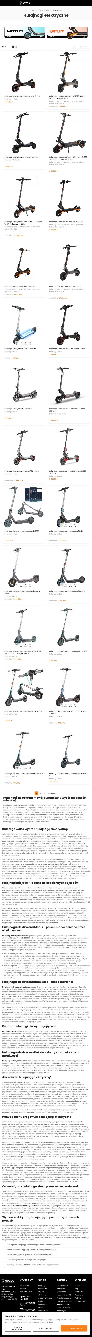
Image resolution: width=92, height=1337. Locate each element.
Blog (76, 1289)
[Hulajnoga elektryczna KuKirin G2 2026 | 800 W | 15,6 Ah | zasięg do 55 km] (68, 72)
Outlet (40, 1301)
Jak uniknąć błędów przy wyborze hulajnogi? (26, 1260)
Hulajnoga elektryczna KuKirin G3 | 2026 (19, 286)
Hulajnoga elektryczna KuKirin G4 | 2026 (64, 286)
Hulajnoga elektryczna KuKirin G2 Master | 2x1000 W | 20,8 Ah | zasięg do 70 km (68, 158)
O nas (77, 1285)
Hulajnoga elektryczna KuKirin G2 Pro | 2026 (66, 222)
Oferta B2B (79, 1292)
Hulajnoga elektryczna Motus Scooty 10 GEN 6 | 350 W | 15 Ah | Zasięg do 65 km (22, 652)
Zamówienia (61, 1292)
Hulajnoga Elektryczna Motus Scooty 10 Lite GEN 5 (23, 773)
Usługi (40, 1307)
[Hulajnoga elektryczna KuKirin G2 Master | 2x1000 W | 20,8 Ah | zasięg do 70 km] (68, 133)
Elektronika (42, 1304)
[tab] (46, 1244)
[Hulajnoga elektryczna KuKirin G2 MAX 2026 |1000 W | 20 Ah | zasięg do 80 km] (23, 197)
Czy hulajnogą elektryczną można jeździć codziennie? (30, 1255)
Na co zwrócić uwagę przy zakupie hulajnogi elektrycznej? (32, 1250)
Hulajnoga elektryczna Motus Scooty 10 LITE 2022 (68, 651)
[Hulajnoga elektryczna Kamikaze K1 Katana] (23, 133)
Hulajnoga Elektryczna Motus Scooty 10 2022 (21, 531)
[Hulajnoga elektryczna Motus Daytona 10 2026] (23, 72)
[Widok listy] (16, 47)
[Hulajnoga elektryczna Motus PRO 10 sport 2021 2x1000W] (68, 447)
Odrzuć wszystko (46, 1328)
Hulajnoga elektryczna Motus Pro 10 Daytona (21, 471)
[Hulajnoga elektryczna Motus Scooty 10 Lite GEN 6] (68, 749)
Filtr (4, 46)
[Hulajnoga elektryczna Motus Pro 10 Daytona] (23, 447)
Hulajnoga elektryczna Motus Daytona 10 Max (67, 349)
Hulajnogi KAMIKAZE (11, 160)
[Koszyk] (83, 3)
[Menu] (2, 3)
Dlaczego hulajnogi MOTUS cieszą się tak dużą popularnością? (33, 1265)
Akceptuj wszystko (74, 1328)
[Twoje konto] (64, 2)
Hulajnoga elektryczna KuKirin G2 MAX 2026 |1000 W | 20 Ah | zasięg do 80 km (23, 223)
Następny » (52, 793)
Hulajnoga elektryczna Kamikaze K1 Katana (21, 157)
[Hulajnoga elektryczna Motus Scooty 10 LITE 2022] (68, 627)
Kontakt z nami (26, 1292)
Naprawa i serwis (63, 1304)
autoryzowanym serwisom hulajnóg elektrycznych (22, 1205)
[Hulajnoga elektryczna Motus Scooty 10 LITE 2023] (23, 687)
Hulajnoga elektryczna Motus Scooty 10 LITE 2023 (23, 711)
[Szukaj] (46, 2)
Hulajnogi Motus (10, 99)
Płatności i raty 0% (64, 1295)
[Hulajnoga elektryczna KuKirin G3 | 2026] (23, 262)
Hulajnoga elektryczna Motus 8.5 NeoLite (20, 349)
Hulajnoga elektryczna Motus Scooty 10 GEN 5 (67, 591)
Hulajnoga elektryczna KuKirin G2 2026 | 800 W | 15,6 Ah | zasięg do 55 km (67, 97)
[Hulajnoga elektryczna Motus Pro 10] (23, 384)
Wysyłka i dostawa (64, 1298)
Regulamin (79, 1295)
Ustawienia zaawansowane (17, 1328)
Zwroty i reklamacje (64, 1301)
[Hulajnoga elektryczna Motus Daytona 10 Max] (68, 324)
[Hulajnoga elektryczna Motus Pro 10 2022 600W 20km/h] (68, 384)
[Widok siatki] (13, 47)
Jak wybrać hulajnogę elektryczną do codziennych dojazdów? (33, 1245)
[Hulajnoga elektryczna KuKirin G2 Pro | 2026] (68, 197)
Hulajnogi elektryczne (57, 414)
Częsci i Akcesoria (45, 1298)
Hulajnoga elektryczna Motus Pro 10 (18, 409)
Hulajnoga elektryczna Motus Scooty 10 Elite (66, 531)
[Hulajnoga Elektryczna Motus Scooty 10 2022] (23, 507)
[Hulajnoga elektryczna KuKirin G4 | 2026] (68, 262)
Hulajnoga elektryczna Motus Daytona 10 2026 (22, 96)
